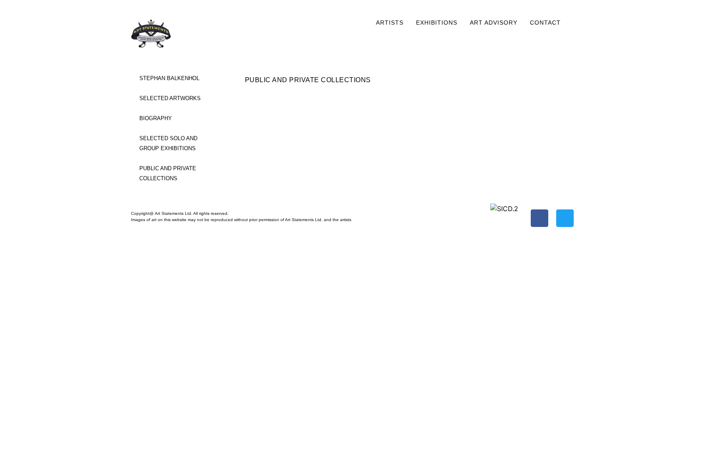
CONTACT (545, 22)
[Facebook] (539, 218)
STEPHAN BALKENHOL (169, 78)
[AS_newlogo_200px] (162, 33)
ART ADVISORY (493, 22)
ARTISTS (389, 22)
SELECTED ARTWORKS (170, 98)
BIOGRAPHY (155, 118)
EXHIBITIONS (436, 22)
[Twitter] (565, 218)
